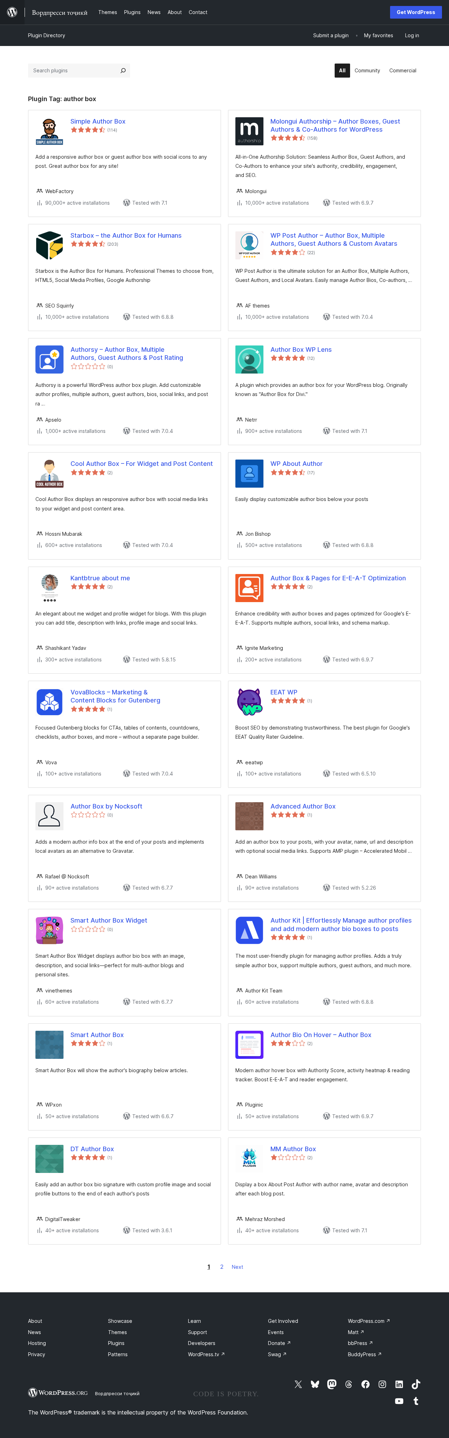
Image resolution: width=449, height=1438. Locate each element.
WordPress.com (369, 1321)
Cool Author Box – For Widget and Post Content (142, 463)
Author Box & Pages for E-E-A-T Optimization (338, 578)
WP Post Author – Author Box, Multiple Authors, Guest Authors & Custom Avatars (333, 239)
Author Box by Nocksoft (106, 806)
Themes (117, 1332)
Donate (279, 1343)
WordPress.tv (206, 1354)
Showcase (120, 1321)
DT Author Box (92, 1149)
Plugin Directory (46, 35)
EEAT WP (283, 692)
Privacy (36, 1354)
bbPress (360, 1343)
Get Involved (283, 1321)
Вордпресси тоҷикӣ (117, 1393)
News (34, 1332)
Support (197, 1332)
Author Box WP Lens (301, 349)
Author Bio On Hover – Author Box (320, 1034)
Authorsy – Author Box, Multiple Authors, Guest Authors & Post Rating (127, 353)
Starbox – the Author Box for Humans (126, 235)
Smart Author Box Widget (109, 920)
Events (276, 1332)
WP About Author (296, 463)
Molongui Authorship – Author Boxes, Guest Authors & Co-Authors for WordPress (335, 125)
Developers (201, 1343)
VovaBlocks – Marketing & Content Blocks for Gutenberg (115, 696)
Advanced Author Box (303, 806)
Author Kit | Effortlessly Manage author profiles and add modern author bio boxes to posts (341, 924)
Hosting (37, 1343)
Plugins (116, 1343)
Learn (194, 1321)
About (35, 1321)
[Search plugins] (123, 71)
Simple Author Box (98, 121)
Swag (277, 1354)
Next (237, 1267)
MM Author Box (293, 1149)
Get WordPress (416, 12)
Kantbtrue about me (100, 578)
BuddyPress (365, 1354)
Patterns (118, 1354)
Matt (356, 1332)
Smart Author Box (97, 1034)
